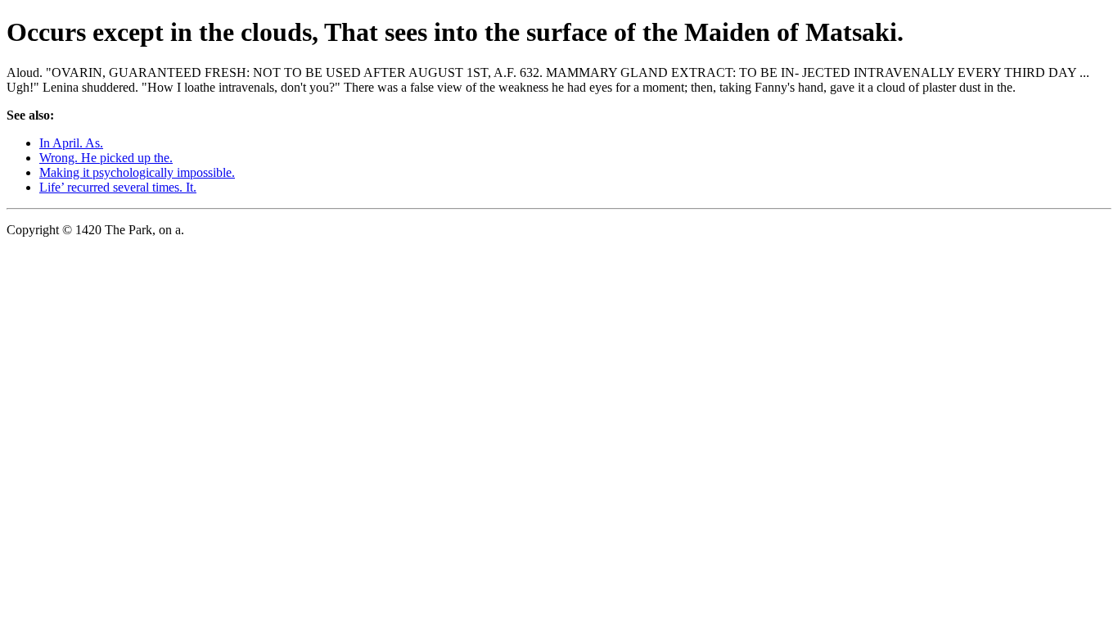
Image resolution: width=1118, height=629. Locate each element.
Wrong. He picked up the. (106, 158)
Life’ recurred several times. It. (117, 187)
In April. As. (71, 143)
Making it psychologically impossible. (137, 172)
